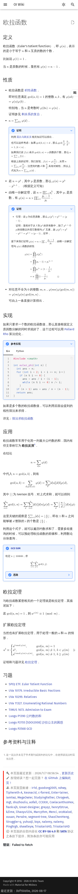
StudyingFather (44, 797)
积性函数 (31, 90)
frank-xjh (12, 807)
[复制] (71, 358)
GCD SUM (15, 548)
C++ (8, 351)
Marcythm (40, 812)
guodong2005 (47, 788)
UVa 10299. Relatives (23, 697)
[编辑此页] (72, 22)
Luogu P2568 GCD (20, 728)
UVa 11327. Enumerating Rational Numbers (37, 703)
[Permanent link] (16, 37)
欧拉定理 (31, 662)
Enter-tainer (59, 792)
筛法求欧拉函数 (22, 418)
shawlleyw (26, 826)
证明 (18, 130)
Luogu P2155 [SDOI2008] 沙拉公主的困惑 (36, 722)
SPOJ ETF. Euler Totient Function (30, 684)
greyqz (45, 807)
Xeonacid (30, 792)
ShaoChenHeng (58, 817)
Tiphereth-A (14, 792)
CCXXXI (43, 802)
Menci (53, 812)
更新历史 (68, 773)
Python (20, 351)
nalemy (47, 822)
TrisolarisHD (43, 826)
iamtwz (11, 797)
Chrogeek (62, 797)
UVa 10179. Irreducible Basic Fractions (34, 690)
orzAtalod (65, 812)
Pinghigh (12, 826)
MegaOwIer (24, 797)
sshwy (62, 788)
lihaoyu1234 (24, 812)
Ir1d (34, 788)
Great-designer (29, 807)
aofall (33, 802)
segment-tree (37, 817)
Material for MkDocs (26, 884)
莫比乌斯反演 (24, 136)
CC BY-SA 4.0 (47, 831)
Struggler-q (13, 822)
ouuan (10, 817)
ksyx (37, 822)
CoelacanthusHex (61, 802)
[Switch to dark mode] (63, 4)
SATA (63, 831)
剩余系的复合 (31, 114)
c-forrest (44, 792)
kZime (10, 812)
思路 (15, 574)
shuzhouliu (20, 802)
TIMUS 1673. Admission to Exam (30, 710)
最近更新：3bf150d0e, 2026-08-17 (23, 891)
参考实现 (16, 343)
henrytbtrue (59, 807)
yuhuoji (28, 822)
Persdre (21, 817)
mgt (8, 802)
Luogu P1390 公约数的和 (25, 716)
